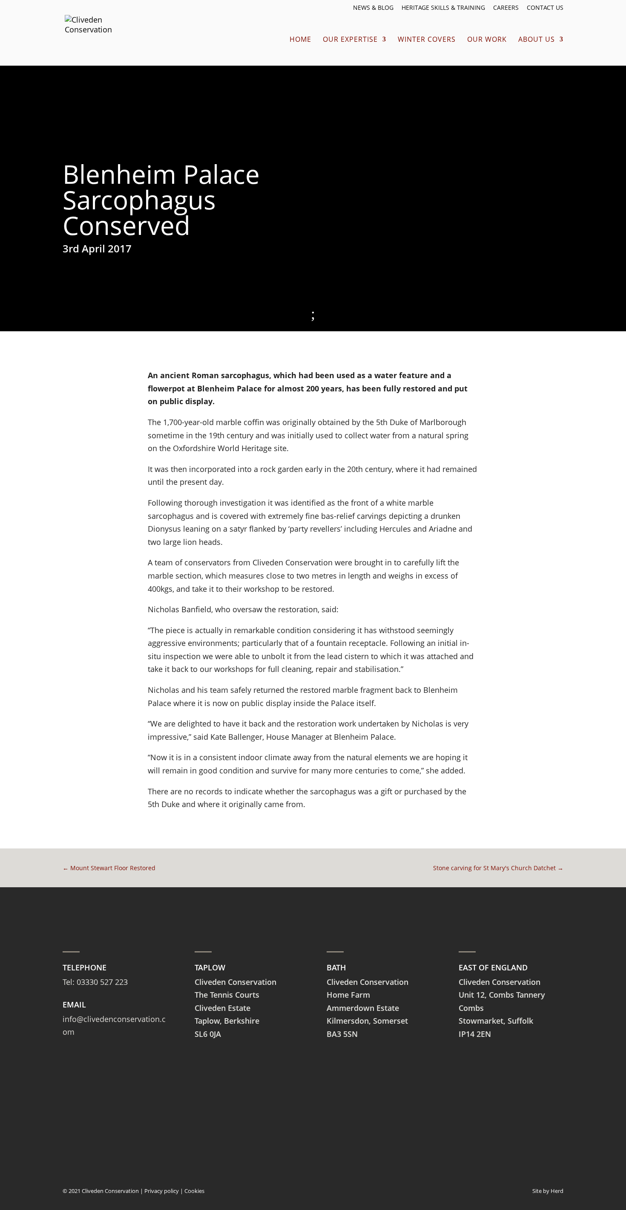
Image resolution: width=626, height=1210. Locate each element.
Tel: (70, 982)
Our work (487, 40)
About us (536, 40)
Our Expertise (350, 40)
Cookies (194, 1191)
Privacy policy (161, 1191)
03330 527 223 (102, 982)
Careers (506, 8)
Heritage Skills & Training (443, 8)
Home (300, 40)
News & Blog (373, 8)
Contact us (545, 8)
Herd (557, 1191)
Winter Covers (427, 40)
